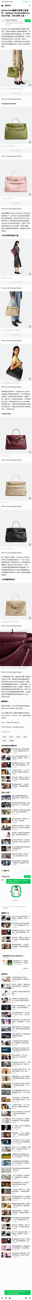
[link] (6, 1298)
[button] (2, 1298)
